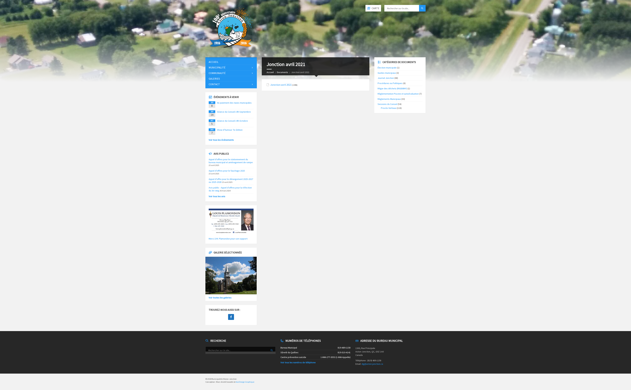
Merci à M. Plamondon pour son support (228, 238)
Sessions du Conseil (387, 104)
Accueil (270, 72)
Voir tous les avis (217, 196)
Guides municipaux (387, 72)
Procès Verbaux (388, 108)
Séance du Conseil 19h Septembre (234, 111)
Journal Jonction (386, 77)
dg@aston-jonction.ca (372, 363)
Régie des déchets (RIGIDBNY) (392, 88)
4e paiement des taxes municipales (234, 102)
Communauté (217, 73)
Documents (282, 72)
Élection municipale (387, 67)
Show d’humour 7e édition (230, 129)
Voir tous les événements (221, 139)
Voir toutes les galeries (220, 297)
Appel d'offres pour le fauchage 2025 (227, 170)
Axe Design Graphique (245, 382)
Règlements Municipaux (389, 99)
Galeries (214, 78)
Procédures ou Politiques (390, 83)
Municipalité (217, 67)
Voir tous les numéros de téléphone (298, 362)
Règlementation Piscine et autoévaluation (398, 93)
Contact (214, 84)
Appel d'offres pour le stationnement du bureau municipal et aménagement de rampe (231, 161)
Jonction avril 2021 (281, 84)
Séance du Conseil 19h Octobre (232, 120)
